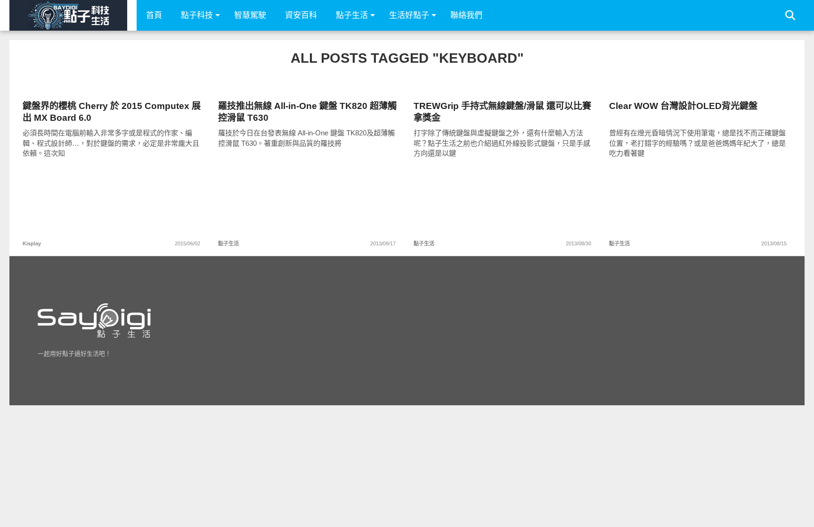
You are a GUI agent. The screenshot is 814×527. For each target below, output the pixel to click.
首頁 (154, 15)
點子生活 (352, 15)
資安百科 (301, 15)
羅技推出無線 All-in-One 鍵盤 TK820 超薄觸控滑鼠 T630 (307, 112)
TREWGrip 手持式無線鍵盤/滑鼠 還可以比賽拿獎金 (502, 112)
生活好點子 (409, 15)
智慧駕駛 (250, 15)
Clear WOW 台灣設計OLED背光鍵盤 (683, 106)
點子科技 (197, 15)
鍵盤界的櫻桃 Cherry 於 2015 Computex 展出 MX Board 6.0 (112, 112)
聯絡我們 (466, 15)
